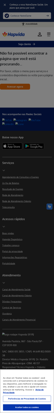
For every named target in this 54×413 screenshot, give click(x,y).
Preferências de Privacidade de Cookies (27, 398)
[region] (27, 391)
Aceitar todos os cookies (27, 407)
